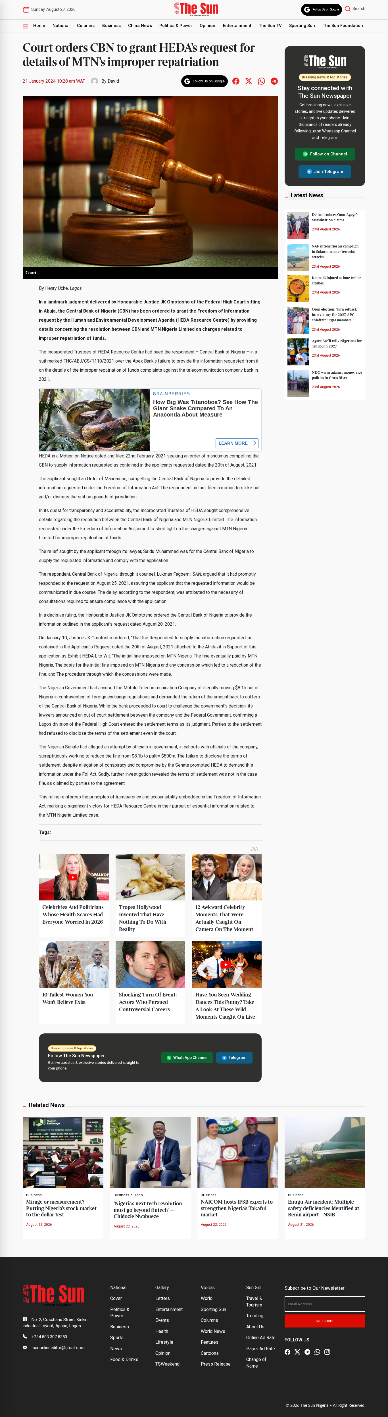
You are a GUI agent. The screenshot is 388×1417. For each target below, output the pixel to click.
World (206, 1298)
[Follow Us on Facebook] (287, 1352)
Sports (117, 1337)
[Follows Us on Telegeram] (274, 81)
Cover (116, 1298)
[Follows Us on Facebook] (235, 81)
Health (161, 1331)
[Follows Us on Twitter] (248, 81)
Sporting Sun (302, 25)
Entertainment (237, 25)
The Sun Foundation (343, 25)
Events (162, 1320)
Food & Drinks (124, 1359)
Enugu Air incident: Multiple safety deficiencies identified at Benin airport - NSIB (323, 1208)
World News (213, 1331)
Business (111, 25)
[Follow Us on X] (297, 1352)
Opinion (207, 25)
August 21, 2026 (301, 1225)
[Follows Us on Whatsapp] (261, 81)
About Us (255, 1326)
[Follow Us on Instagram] (327, 1352)
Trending (254, 1315)
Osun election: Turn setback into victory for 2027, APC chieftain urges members (334, 315)
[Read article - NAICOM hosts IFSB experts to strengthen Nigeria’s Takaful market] (237, 1152)
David (113, 81)
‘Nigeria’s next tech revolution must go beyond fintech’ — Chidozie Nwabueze (148, 1210)
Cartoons (210, 1353)
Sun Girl (253, 1287)
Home (39, 25)
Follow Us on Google (326, 9)
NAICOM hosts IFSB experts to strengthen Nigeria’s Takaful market (237, 1208)
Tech (138, 1195)
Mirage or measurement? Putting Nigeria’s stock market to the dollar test (61, 1208)
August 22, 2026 (39, 1225)
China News (140, 25)
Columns (86, 25)
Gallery (162, 1287)
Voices (208, 1287)
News (116, 1348)
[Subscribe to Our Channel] (307, 1352)
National (61, 25)
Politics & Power (175, 25)
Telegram (238, 1057)
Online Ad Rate (261, 1337)
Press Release (216, 1364)
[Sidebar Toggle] (25, 25)
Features (209, 1342)
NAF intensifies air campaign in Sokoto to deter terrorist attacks (335, 252)
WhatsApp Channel (190, 1057)
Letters (162, 1298)
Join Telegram (328, 171)
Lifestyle (164, 1342)
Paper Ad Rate (260, 1348)
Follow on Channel (328, 154)
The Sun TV (270, 25)
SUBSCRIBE (325, 1321)
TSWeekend (167, 1364)
